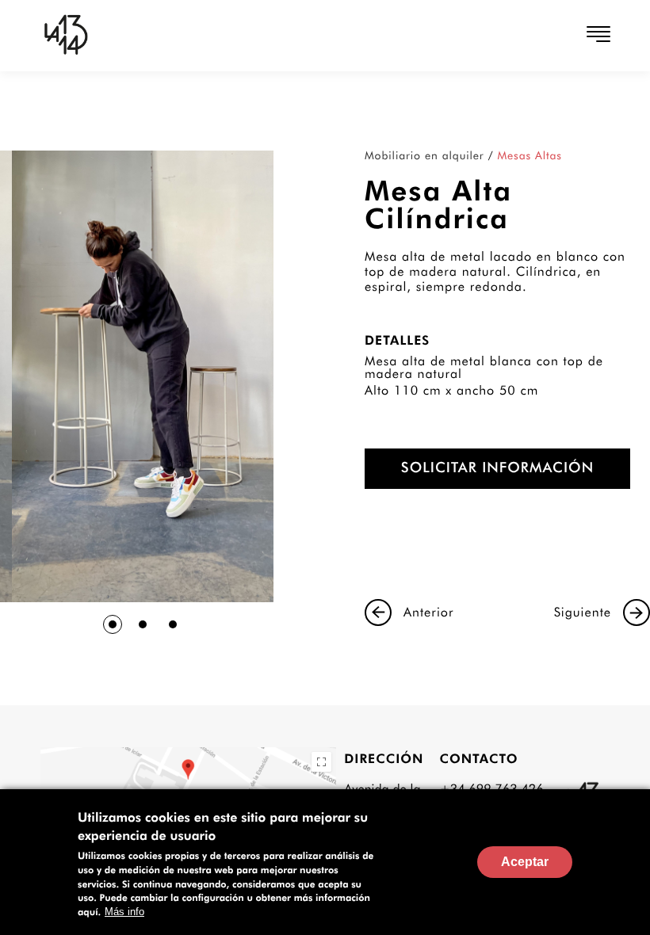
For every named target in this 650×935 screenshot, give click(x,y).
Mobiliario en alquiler (424, 156)
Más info (124, 912)
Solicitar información (497, 468)
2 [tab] (143, 624)
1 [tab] (113, 624)
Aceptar (525, 861)
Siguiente (582, 612)
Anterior (428, 612)
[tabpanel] (142, 376)
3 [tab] (173, 624)
